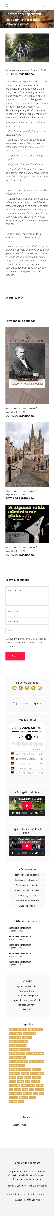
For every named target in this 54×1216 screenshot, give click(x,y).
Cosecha (36, 1078)
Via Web (36, 1199)
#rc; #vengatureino (18, 1061)
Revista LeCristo (27, 1004)
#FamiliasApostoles (18, 1041)
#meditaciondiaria (35, 1053)
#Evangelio (15, 1037)
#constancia (15, 1033)
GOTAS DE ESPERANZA (19, 416)
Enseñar (35, 1082)
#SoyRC (25, 1074)
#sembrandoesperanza (20, 1069)
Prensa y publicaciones (27, 890)
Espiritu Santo (28, 1086)
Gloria (17, 1090)
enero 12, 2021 (40, 69)
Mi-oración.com (38, 1185)
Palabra (27, 1094)
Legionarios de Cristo (27, 986)
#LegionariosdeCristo (19, 1049)
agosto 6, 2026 (15, 411)
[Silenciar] (36, 812)
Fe (11, 1090)
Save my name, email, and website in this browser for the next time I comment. (25, 642)
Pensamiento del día (27, 885)
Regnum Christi (27, 990)
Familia (40, 1086)
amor (12, 1078)
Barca (27, 1078)
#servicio (36, 1069)
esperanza (14, 1086)
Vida (21, 1102)
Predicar (14, 1098)
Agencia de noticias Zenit (27, 1000)
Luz (31, 1090)
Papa (35, 1094)
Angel (20, 1078)
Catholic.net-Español (27, 995)
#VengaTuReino (37, 1074)
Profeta (23, 1098)
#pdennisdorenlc (17, 1057)
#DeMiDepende (30, 1033)
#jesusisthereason (18, 1045)
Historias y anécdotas (27, 19)
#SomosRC (14, 1074)
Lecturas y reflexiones (27, 879)
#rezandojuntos (17, 1065)
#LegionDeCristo (17, 1053)
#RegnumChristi (36, 1061)
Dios (27, 1082)
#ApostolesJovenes (18, 1029)
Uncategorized (27, 905)
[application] (27, 806)
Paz (41, 1094)
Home (8, 19)
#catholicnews (35, 1029)
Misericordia (15, 1094)
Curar (20, 1082)
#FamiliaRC (27, 1037)
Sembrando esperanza (27, 900)
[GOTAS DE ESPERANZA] (27, 365)
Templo (13, 1102)
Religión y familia (27, 895)
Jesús (25, 1090)
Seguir (32, 1098)
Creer (12, 1082)
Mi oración (27, 1009)
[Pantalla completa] (41, 812)
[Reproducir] (13, 812)
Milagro (39, 1090)
